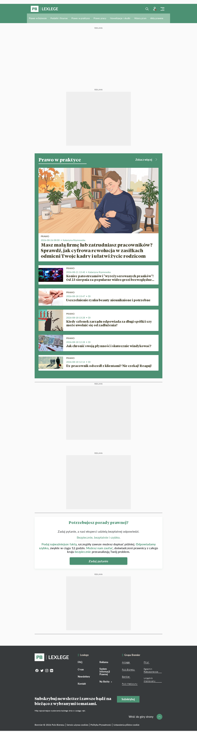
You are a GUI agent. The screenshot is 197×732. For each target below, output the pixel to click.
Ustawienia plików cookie (126, 724)
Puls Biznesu (128, 669)
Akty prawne (156, 18)
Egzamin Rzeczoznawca (151, 670)
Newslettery (84, 676)
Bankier (126, 676)
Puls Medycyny (129, 683)
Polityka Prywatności (100, 724)
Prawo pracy (99, 18)
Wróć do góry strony (141, 716)
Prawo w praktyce (80, 18)
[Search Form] (147, 9)
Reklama (103, 662)
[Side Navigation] (162, 9)
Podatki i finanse (59, 18)
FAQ (80, 662)
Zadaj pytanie (99, 561)
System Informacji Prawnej (104, 671)
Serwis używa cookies (77, 724)
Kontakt (82, 683)
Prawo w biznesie (38, 18)
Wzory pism (140, 18)
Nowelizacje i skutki (120, 18)
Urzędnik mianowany (149, 679)
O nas (81, 669)
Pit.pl (146, 662)
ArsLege (126, 662)
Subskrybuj (128, 699)
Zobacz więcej (143, 159)
